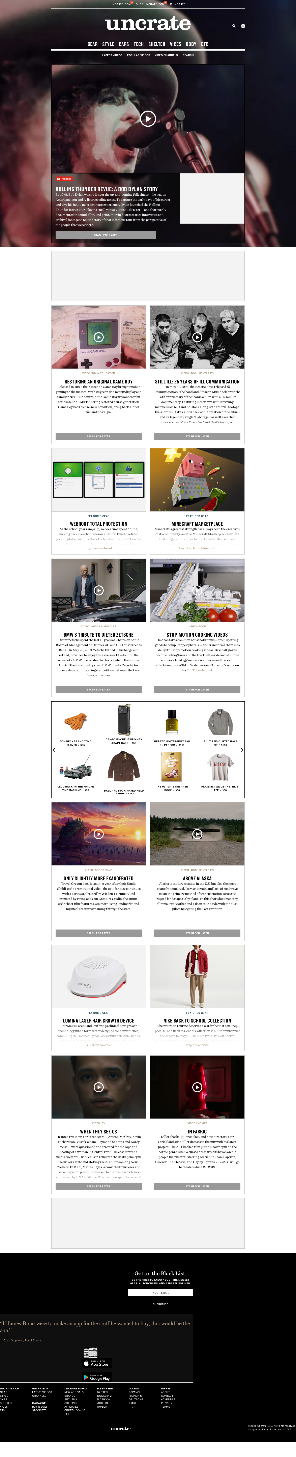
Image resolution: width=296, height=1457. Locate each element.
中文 (131, 1406)
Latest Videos (112, 55)
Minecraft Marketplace (197, 523)
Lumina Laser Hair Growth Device (98, 1020)
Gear (93, 44)
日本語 (133, 1403)
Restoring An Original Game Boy (99, 381)
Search (234, 25)
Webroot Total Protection (98, 523)
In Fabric (197, 1131)
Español (135, 1392)
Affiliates (71, 1406)
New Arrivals (74, 1392)
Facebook (104, 1399)
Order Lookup (74, 1410)
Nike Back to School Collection (197, 1020)
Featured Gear (99, 516)
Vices (175, 44)
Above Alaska (197, 878)
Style (108, 44)
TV (103, 1123)
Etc (204, 44)
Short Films (103, 870)
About (165, 1392)
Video (86, 373)
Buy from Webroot (98, 548)
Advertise (168, 1399)
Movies (202, 1123)
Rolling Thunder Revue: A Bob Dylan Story (107, 189)
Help (67, 1413)
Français (135, 1395)
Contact (167, 1395)
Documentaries (202, 373)
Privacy (166, 1403)
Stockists (39, 1410)
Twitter (102, 1392)
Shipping (70, 1403)
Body (191, 44)
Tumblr (102, 1406)
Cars (124, 44)
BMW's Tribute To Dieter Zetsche (99, 634)
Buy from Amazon (99, 1045)
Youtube (103, 1403)
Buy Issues (40, 1406)
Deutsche (136, 1399)
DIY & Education (103, 373)
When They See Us (98, 1131)
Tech (139, 44)
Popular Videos (138, 55)
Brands (69, 1395)
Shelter (156, 44)
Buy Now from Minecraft (197, 548)
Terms (165, 1406)
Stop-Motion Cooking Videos (197, 634)
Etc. (3, 1410)
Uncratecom (121, 4)
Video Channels (166, 55)
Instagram (104, 1395)
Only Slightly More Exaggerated (99, 878)
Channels (39, 1395)
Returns (70, 1399)
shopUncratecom (150, 4)
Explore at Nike (197, 1045)
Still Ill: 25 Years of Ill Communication (197, 381)
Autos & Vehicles (103, 626)
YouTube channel (199, 670)
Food (202, 626)
